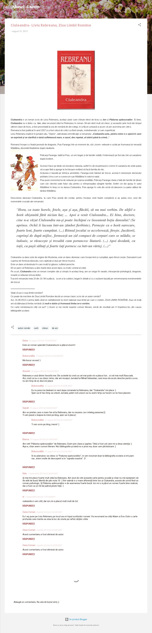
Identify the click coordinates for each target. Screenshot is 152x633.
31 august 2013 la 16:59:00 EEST (58, 386)
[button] (139, 25)
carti (36, 328)
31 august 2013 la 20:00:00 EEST (43, 408)
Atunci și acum (26, 7)
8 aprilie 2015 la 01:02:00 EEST (49, 512)
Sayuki (26, 408)
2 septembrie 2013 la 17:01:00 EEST (40, 497)
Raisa (25, 340)
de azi (55, 328)
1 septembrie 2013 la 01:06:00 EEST (43, 473)
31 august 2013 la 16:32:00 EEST (45, 371)
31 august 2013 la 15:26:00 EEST (49, 356)
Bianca (26, 439)
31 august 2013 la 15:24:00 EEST (42, 341)
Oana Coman (29, 512)
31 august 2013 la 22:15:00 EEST (44, 439)
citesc (45, 328)
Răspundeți (29, 349)
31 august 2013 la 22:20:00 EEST (58, 451)
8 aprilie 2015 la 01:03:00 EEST (49, 545)
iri (23, 496)
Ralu (25, 473)
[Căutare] (145, 8)
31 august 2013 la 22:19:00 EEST (58, 420)
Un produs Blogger (78, 619)
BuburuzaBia (29, 356)
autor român (24, 328)
